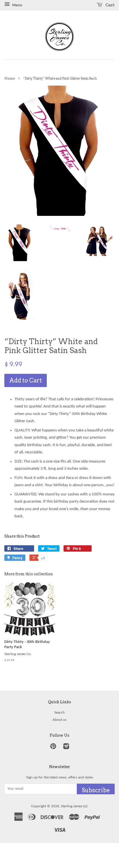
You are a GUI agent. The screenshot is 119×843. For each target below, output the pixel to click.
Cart (110, 5)
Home (9, 78)
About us (59, 720)
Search (59, 712)
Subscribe (96, 790)
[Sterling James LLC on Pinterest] (53, 748)
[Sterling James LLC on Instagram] (66, 748)
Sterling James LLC (74, 806)
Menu (16, 5)
